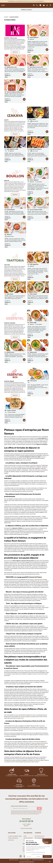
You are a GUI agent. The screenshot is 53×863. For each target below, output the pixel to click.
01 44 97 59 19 (26, 821)
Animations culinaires (29, 1)
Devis (25, 836)
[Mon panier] (43, 5)
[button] (49, 861)
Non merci (29, 856)
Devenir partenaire (28, 838)
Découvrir (15, 52)
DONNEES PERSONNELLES (38, 859)
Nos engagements (39, 838)
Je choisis (38, 856)
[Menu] (50, 5)
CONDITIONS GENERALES (25, 859)
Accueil (6, 17)
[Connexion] (47, 5)
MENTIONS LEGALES (14, 859)
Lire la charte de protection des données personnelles (35, 852)
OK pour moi (47, 856)
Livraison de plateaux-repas (15, 836)
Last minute (11, 840)
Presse (24, 851)
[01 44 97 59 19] (37, 5)
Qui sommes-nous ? (40, 836)
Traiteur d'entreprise (13, 838)
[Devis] (40, 5)
